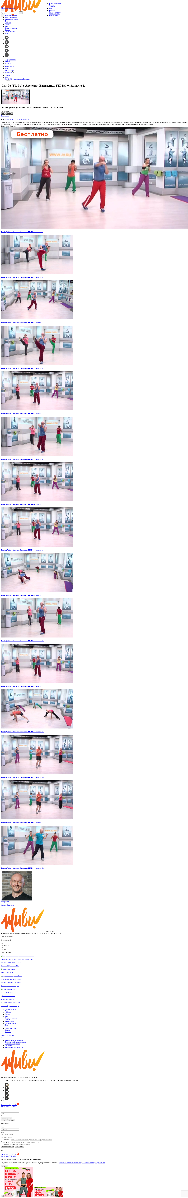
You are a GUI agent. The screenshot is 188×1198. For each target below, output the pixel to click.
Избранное (8, 72)
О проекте (8, 1045)
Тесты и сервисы (10, 31)
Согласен (4, 1166)
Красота (51, 8)
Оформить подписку (8, 8)
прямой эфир (53, 15)
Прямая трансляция (11, 19)
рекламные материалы (12, 1044)
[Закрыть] (2, 1196)
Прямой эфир (9, 1021)
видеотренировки (55, 3)
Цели (6, 33)
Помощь (7, 61)
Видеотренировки (11, 17)
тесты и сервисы (54, 14)
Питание (52, 7)
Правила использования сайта (15, 1040)
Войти (3, 1120)
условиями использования (20, 1140)
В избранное (5, 116)
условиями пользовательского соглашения (25, 1142)
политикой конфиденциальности (41, 1140)
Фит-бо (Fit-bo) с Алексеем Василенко (17, 119)
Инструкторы (9, 70)
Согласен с (21, 1142)
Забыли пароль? (6, 1118)
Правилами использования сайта (70, 1163)
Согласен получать (17, 1144)
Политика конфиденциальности (15, 1042)
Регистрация (10, 1120)
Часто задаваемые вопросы (14, 1047)
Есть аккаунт (19, 1146)
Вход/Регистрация (11, 16)
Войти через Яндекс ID (9, 1105)
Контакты (8, 63)
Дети (6, 21)
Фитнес (51, 5)
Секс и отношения (55, 12)
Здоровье (52, 10)
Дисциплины (9, 66)
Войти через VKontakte (9, 1106)
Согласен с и (27, 1140)
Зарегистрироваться (8, 1146)
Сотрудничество (10, 60)
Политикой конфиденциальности (93, 1163)
